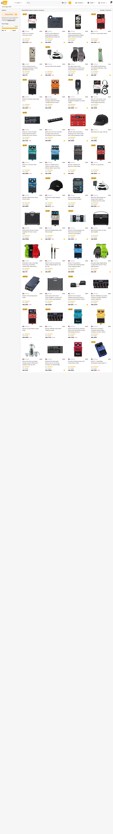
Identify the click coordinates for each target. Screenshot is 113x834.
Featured (108, 10)
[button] (79, 3)
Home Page (5, 7)
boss (109, 64)
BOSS (41, 31)
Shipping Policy (11, 20)
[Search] (70, 2)
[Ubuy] (4, 2)
